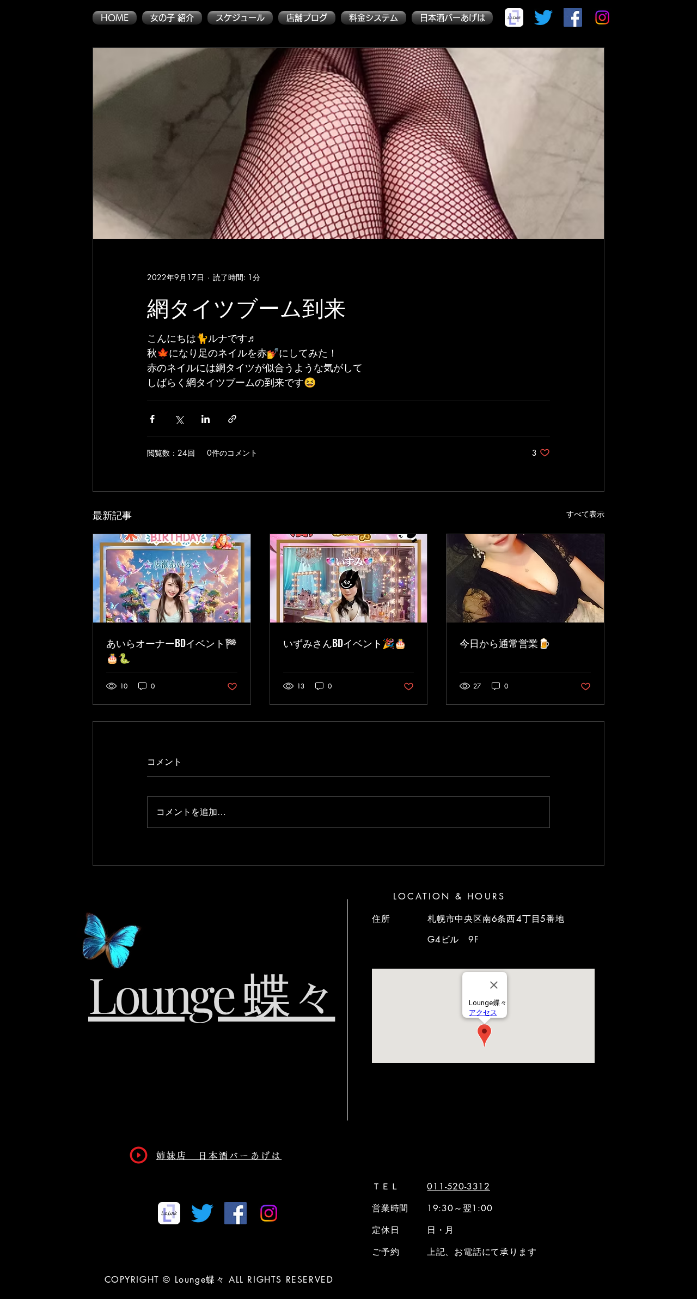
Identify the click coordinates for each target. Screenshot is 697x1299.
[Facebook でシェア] (152, 419)
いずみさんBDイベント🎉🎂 (344, 643)
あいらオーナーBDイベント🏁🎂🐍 (171, 650)
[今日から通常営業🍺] (525, 578)
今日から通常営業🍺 (505, 643)
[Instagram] (602, 17)
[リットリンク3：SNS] (514, 17)
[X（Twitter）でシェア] (179, 419)
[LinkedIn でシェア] (205, 419)
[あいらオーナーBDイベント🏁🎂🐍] (171, 578)
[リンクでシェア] (232, 419)
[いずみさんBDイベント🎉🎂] (348, 578)
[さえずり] (543, 17)
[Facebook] (573, 17)
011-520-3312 (458, 1186)
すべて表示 (585, 514)
